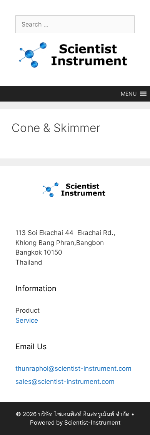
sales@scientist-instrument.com (65, 381)
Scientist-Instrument (92, 422)
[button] (129, 94)
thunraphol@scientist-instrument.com (73, 368)
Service (26, 320)
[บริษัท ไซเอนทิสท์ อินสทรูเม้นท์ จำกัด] (75, 55)
